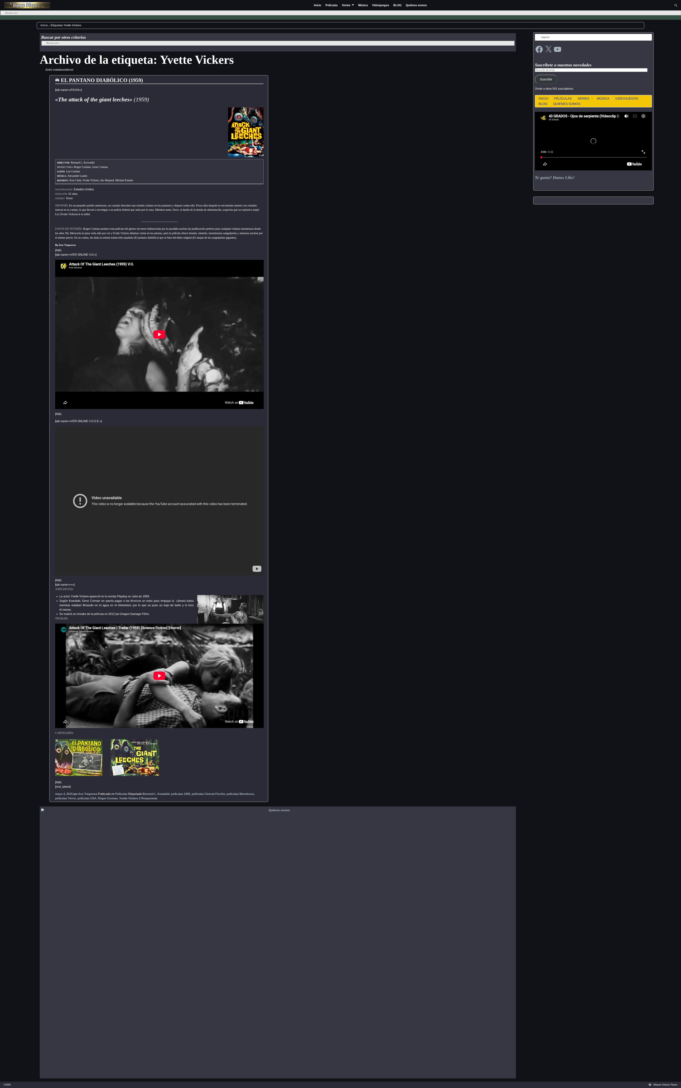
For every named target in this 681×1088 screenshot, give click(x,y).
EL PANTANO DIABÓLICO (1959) (102, 80)
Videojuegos (380, 5)
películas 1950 (180, 793)
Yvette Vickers (128, 798)
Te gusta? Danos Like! (555, 177)
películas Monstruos (240, 793)
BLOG (397, 5)
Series (346, 5)
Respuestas (148, 798)
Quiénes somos (416, 5)
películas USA (86, 798)
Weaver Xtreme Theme (665, 1084)
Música (363, 5)
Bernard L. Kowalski (156, 793)
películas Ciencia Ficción (208, 793)
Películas (331, 5)
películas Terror (65, 798)
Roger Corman (108, 798)
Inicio (317, 5)
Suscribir (546, 79)
